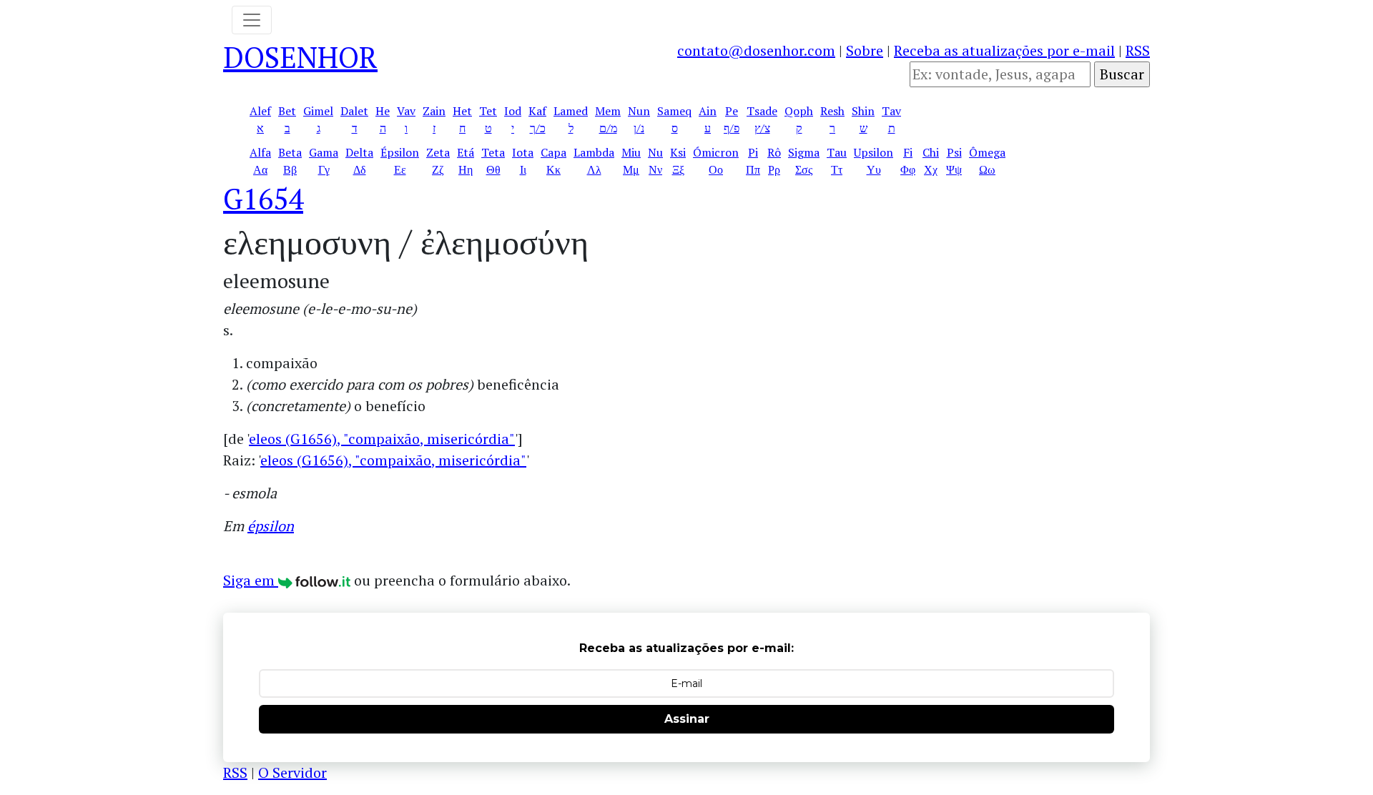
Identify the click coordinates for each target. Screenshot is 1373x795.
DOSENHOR (300, 57)
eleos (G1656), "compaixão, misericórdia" (382, 438)
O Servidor (292, 772)
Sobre (864, 50)
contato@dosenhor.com (756, 50)
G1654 (263, 198)
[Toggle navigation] (252, 20)
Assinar (686, 719)
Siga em (250, 580)
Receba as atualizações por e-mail (1004, 50)
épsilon (270, 525)
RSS (1138, 50)
